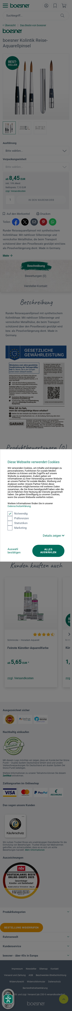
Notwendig (21, 513)
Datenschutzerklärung (19, 506)
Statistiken (21, 523)
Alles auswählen (48, 551)
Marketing (20, 528)
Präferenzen (21, 518)
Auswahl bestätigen (14, 551)
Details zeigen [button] (52, 535)
